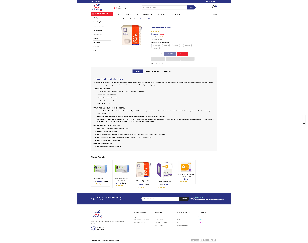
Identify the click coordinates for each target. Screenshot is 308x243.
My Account (158, 217)
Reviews (167, 71)
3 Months (167, 45)
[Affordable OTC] (97, 5)
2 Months (177, 45)
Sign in (214, 1)
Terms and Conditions (139, 222)
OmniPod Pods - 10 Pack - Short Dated (122, 179)
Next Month (188, 45)
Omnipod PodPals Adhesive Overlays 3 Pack (186, 175)
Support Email (199, 197)
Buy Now (182, 54)
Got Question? (100, 227)
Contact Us (180, 217)
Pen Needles (97, 42)
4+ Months (156, 45)
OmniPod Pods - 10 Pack (100, 178)
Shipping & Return (152, 71)
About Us (179, 219)
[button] (155, 31)
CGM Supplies (97, 18)
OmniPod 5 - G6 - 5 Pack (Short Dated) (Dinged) (165, 180)
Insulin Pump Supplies (99, 22)
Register (208, 1)
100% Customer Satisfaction (141, 219)
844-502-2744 (122, 8)
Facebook (200, 217)
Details (137, 71)
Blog (95, 50)
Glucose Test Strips (99, 26)
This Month (156, 48)
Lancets (96, 38)
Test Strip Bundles (98, 30)
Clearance (96, 46)
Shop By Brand (159, 219)
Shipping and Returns (139, 217)
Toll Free (121, 6)
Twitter (200, 219)
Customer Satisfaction (161, 222)
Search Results (159, 225)
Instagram (200, 222)
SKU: (152, 39)
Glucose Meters (98, 34)
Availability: (154, 37)
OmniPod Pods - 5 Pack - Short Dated (143, 181)
